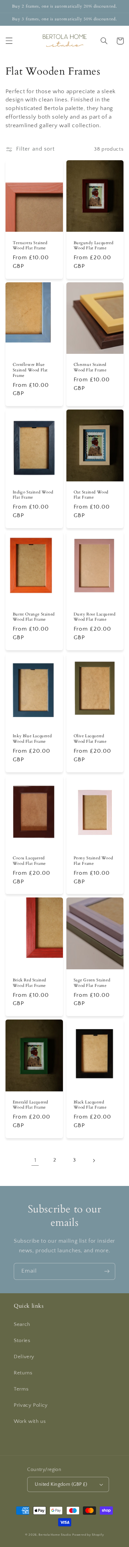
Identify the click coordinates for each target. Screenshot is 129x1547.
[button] (9, 41)
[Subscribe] (107, 1271)
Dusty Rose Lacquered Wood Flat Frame (95, 617)
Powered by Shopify (88, 1534)
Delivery (24, 1357)
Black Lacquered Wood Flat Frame (90, 1105)
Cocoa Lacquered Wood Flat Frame (29, 861)
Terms (21, 1389)
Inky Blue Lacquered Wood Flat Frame (32, 738)
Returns (23, 1373)
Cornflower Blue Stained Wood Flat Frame (30, 370)
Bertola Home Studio (55, 1534)
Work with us (30, 1421)
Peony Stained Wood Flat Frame (93, 861)
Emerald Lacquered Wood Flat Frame (30, 1105)
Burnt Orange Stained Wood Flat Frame (34, 617)
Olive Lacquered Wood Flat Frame (90, 738)
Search (22, 1324)
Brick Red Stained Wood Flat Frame (29, 983)
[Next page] (93, 1160)
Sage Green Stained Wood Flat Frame (92, 983)
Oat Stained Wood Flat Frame (91, 495)
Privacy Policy (31, 1405)
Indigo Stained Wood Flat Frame (33, 495)
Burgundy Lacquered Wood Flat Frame (94, 245)
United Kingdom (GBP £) (61, 1484)
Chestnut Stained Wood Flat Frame (90, 367)
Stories (22, 1340)
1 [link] (35, 1160)
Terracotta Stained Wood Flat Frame (30, 245)
